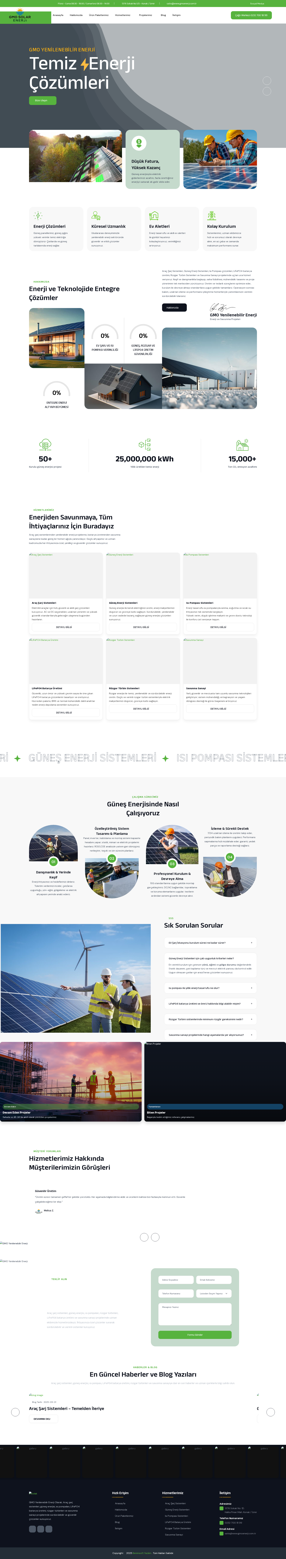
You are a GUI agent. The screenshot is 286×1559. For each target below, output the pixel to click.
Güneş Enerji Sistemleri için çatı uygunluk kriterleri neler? (201, 958)
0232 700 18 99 (233, 1522)
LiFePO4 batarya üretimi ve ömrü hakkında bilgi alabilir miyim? (205, 1003)
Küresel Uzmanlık (108, 226)
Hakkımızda (76, 15)
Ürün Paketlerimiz (99, 15)
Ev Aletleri (159, 226)
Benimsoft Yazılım (142, 1553)
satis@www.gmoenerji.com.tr (182, 3)
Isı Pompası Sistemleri (199, 602)
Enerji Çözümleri (50, 226)
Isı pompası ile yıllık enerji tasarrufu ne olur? (194, 988)
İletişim (176, 15)
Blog (163, 15)
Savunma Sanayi (196, 688)
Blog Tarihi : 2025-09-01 (44, 1402)
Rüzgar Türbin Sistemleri (124, 688)
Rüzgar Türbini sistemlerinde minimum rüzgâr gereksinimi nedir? (206, 1019)
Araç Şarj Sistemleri (44, 602)
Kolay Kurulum (221, 226)
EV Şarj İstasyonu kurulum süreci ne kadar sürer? (197, 942)
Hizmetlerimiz (122, 15)
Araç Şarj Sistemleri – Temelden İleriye (66, 1408)
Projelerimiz (145, 15)
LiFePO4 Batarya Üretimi (47, 688)
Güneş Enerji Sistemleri (123, 602)
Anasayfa (58, 15)
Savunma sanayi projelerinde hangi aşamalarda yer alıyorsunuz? (206, 1034)
